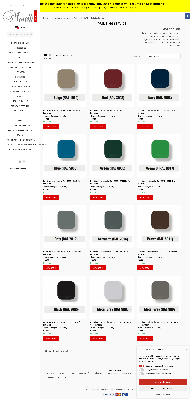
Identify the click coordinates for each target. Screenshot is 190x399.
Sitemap (50, 377)
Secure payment (111, 373)
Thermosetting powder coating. (55, 116)
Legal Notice (61, 373)
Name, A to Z (164, 56)
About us (98, 373)
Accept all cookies (163, 382)
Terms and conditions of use (81, 373)
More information (162, 394)
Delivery (50, 373)
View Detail (51, 127)
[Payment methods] (115, 394)
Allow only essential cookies (163, 388)
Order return (62, 377)
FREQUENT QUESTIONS (130, 373)
